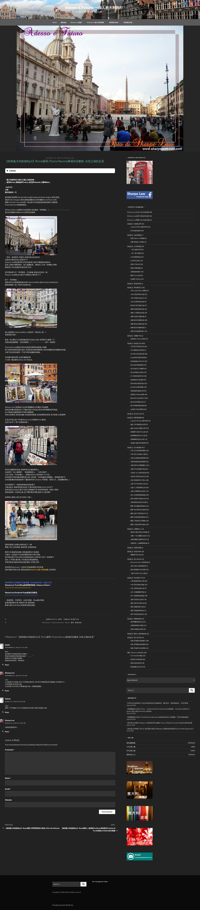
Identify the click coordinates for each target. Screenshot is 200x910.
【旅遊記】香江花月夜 (134, 637)
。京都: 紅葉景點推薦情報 (137, 458)
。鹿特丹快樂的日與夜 (136, 629)
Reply (7, 665)
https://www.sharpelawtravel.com (18, 588)
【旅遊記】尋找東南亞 (134, 287)
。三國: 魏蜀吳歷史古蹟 (136, 581)
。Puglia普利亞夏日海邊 (137, 357)
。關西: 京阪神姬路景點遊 (137, 517)
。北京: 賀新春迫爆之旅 (136, 588)
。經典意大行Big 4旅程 (53, 619)
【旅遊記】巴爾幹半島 (134, 336)
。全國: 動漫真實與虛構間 (137, 461)
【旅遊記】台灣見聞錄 (134, 246)
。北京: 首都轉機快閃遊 (136, 592)
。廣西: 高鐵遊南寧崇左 (136, 610)
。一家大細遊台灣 (135, 249)
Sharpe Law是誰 (76, 22)
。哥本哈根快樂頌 (135, 230)
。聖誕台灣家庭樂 (135, 268)
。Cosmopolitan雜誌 (136, 655)
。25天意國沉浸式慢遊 (136, 350)
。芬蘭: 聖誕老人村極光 (136, 242)
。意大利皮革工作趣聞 (136, 368)
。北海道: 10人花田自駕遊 (137, 473)
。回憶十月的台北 (135, 264)
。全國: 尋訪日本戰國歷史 (137, 465)
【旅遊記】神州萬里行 (134, 578)
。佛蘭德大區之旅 (135, 555)
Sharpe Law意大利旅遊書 (95, 22)
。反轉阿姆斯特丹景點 (136, 625)
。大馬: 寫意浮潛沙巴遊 (136, 294)
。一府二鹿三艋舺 (135, 253)
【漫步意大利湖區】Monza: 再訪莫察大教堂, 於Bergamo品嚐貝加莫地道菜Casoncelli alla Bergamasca (160, 729)
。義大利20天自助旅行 (136, 398)
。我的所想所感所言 (135, 663)
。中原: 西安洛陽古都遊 (136, 584)
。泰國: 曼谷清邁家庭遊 (136, 327)
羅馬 (72, 622)
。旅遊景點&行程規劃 (136, 380)
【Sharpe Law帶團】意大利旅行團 (138, 220)
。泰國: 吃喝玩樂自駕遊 (136, 309)
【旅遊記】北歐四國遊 (134, 235)
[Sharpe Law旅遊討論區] (140, 773)
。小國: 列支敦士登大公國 (137, 573)
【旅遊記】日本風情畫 (134, 447)
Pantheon (46, 622)
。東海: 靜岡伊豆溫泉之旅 (137, 498)
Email (8, 789)
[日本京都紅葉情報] (140, 845)
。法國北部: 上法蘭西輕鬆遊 (138, 543)
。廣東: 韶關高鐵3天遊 (136, 607)
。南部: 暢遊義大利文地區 (137, 569)
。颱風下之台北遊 (135, 275)
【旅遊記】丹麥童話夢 (134, 224)
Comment (9, 750)
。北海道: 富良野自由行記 (137, 476)
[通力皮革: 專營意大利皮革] (140, 820)
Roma (67, 622)
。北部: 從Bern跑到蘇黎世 (137, 566)
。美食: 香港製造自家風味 (137, 644)
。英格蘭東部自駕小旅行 (137, 439)
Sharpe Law (69, 158)
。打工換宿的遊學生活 (136, 376)
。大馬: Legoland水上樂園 (137, 290)
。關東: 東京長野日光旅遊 (137, 509)
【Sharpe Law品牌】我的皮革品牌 (138, 216)
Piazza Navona (57, 622)
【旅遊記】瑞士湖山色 (134, 559)
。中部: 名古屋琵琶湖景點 (137, 450)
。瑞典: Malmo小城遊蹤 (137, 238)
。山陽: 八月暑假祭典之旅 (137, 487)
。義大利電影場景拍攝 (136, 405)
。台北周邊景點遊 (135, 257)
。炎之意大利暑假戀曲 (136, 387)
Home (55, 22)
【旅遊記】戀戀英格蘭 (134, 418)
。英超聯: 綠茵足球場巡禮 (137, 443)
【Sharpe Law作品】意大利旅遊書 (138, 212)
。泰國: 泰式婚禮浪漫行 (136, 331)
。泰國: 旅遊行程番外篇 (136, 316)
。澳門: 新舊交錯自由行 (136, 614)
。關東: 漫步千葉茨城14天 (137, 513)
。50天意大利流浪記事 (136, 354)
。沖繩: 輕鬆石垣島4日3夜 (137, 502)
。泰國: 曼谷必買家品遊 (136, 324)
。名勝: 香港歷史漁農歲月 (137, 641)
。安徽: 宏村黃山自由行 (136, 599)
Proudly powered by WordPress (62, 905)
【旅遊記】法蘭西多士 (134, 529)
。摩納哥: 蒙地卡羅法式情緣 (138, 532)
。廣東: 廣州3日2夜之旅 (137, 603)
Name (8, 778)
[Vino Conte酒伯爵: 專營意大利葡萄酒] (140, 798)
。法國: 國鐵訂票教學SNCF (138, 539)
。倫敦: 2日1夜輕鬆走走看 (137, 424)
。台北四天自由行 (135, 260)
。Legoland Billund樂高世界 (138, 227)
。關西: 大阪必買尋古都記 (137, 524)
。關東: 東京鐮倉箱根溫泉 (137, 506)
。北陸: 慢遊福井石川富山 (137, 480)
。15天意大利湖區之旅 (136, 346)
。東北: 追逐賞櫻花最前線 (137, 495)
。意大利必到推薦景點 (136, 365)
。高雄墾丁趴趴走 (135, 279)
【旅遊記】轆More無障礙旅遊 (136, 634)
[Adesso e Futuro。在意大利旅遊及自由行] (140, 198)
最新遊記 (64, 22)
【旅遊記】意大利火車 (134, 414)
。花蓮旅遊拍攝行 (135, 272)
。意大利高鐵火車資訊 (136, 372)
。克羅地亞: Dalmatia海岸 (137, 339)
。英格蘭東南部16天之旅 (137, 435)
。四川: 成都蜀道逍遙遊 (136, 596)
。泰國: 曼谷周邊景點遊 (136, 320)
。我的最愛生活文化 (135, 667)
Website (8, 800)
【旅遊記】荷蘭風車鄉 (134, 619)
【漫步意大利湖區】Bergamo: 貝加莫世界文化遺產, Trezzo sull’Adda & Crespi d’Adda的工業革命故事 (159, 723)
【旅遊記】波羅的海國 (134, 548)
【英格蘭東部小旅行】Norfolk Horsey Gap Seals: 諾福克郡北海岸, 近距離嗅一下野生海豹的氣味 (158, 717)
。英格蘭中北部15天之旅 (137, 432)
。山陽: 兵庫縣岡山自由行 (137, 491)
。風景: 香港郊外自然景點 (137, 648)
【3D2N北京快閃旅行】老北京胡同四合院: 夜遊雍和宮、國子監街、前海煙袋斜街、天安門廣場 (157, 703)
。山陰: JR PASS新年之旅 (137, 484)
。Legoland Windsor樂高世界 (138, 421)
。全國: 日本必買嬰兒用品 (137, 469)
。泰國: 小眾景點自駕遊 (136, 313)
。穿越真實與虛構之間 (136, 391)
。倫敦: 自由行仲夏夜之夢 (137, 428)
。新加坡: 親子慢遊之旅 (136, 305)
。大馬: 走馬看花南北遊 (136, 301)
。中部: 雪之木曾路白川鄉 (137, 454)
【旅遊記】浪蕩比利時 (134, 551)
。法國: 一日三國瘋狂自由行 (138, 536)
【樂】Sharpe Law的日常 (135, 652)
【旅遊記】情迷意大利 (71, 619)
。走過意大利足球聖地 (136, 409)
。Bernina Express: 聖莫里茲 (138, 562)
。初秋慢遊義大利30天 (136, 361)
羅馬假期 (78, 622)
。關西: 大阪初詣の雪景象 (137, 521)
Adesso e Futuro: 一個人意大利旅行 (94, 7)
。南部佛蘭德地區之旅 (136, 622)
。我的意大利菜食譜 (135, 659)
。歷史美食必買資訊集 (136, 383)
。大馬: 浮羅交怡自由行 (136, 298)
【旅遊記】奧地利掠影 (134, 283)
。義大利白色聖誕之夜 (136, 402)
